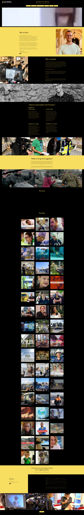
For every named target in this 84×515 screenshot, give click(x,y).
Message (47, 483)
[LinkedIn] (20, 53)
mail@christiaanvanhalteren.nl (23, 52)
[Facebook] (19, 53)
